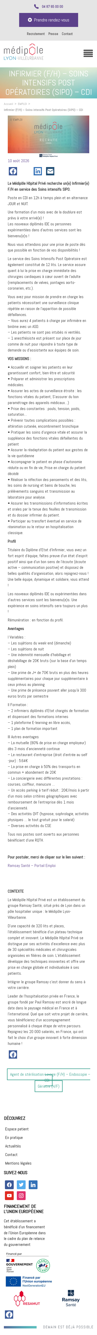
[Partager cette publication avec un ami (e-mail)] (51, 171)
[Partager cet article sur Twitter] (26, 171)
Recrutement (36, 34)
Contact (67, 34)
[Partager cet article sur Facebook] (14, 171)
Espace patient (17, 1129)
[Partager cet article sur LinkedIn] (39, 171)
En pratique (14, 1137)
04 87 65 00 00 (52, 6)
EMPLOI (22, 104)
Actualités (13, 1146)
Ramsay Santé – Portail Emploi (32, 865)
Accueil (8, 104)
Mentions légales (18, 1163)
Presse (53, 34)
